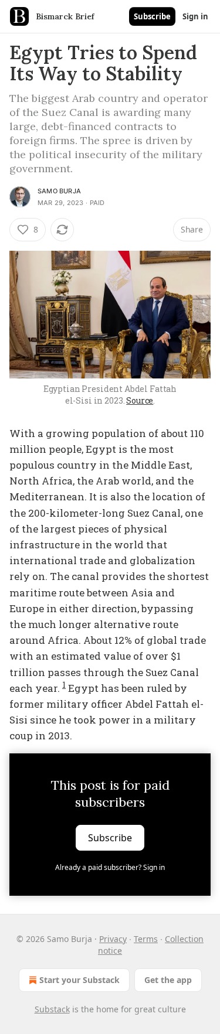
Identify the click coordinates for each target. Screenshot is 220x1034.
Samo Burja (59, 191)
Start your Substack (79, 979)
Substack (52, 1009)
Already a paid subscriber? (110, 867)
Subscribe (152, 16)
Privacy (113, 938)
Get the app (168, 979)
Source (139, 400)
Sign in (195, 16)
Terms (146, 938)
